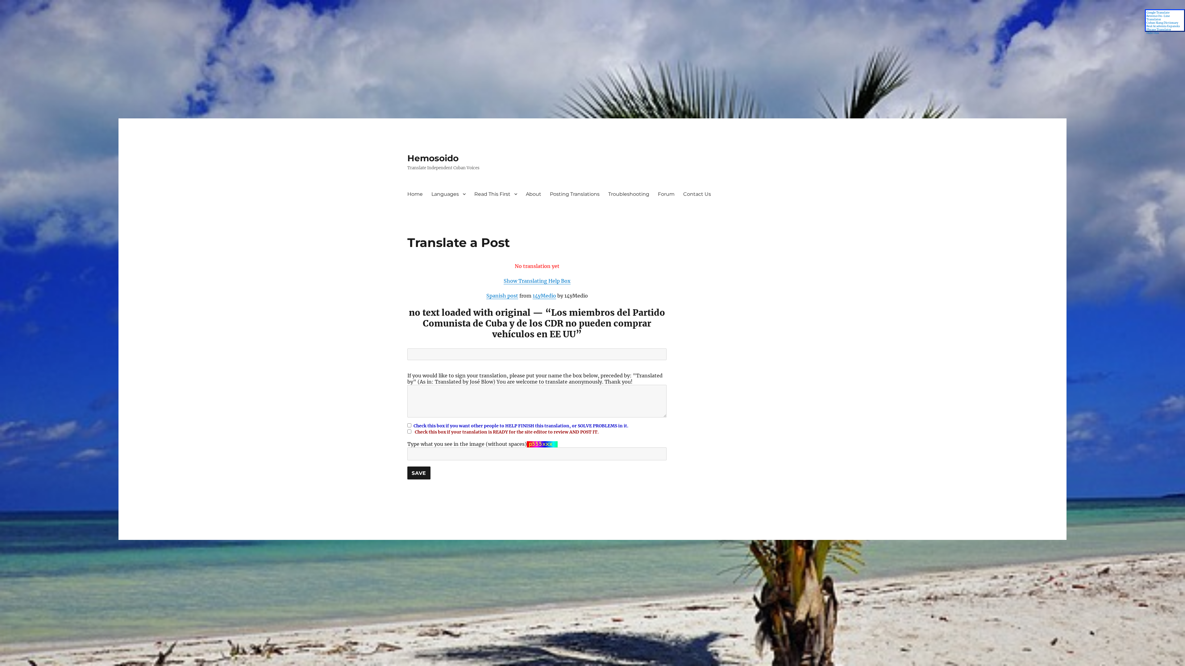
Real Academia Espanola (1163, 26)
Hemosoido (433, 158)
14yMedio (544, 296)
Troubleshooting (628, 194)
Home (415, 194)
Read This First (492, 194)
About (533, 194)
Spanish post (502, 296)
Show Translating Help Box (537, 281)
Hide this (1152, 33)
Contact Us (697, 194)
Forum (666, 194)
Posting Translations (575, 194)
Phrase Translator (1158, 29)
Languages (445, 194)
